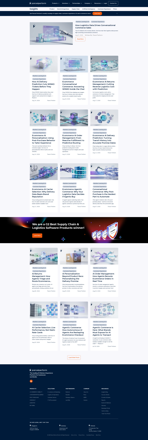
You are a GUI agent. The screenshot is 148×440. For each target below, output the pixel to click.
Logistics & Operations (53, 394)
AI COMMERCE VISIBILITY (36, 392)
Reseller (68, 394)
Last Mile (68, 400)
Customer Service (52, 397)
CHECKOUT (33, 400)
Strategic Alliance (70, 397)
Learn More (37, 235)
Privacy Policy (81, 435)
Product (52, 9)
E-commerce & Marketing (54, 392)
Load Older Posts (74, 357)
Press (115, 9)
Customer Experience (104, 9)
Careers (85, 400)
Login (105, 3)
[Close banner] (117, 13)
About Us (86, 392)
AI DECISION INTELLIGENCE (36, 394)
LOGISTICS (32, 403)
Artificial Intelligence (88, 9)
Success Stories (105, 394)
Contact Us (113, 3)
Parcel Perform (97, 35)
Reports (103, 400)
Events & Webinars (106, 403)
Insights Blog (105, 392)
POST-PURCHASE (34, 397)
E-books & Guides (106, 397)
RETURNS (32, 405)
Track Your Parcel (106, 413)
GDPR (85, 397)
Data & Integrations (63, 9)
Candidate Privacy (90, 435)
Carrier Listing (105, 411)
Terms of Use (74, 435)
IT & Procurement (52, 400)
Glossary (104, 405)
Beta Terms (98, 435)
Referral (68, 392)
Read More (80, 39)
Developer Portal (106, 408)
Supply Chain (76, 9)
